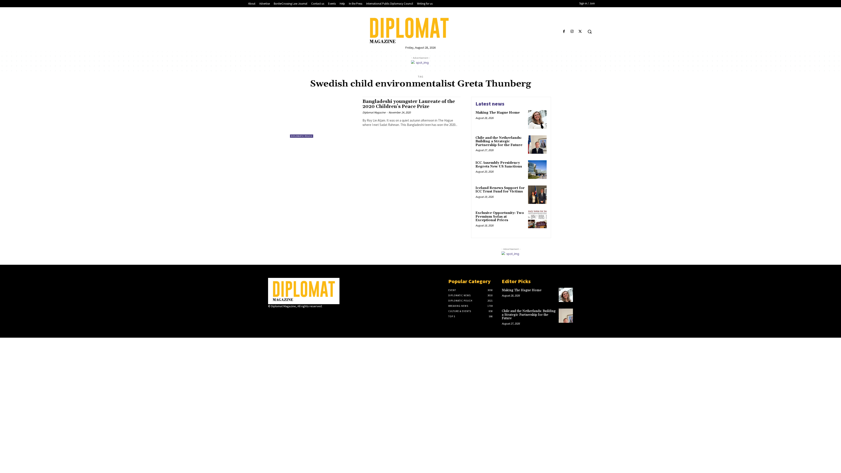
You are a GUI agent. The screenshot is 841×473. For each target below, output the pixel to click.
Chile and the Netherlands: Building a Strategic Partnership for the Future (498, 141)
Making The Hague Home (497, 113)
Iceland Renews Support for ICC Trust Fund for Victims (500, 190)
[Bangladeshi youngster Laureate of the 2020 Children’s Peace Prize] (324, 117)
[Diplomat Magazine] (420, 30)
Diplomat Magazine (373, 112)
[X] (580, 32)
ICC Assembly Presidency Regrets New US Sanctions (498, 165)
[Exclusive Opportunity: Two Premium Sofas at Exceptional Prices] (537, 219)
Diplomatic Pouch (301, 136)
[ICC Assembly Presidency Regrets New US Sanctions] (537, 169)
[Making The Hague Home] (537, 119)
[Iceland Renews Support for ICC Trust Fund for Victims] (537, 194)
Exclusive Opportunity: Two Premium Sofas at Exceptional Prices (499, 216)
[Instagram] (572, 32)
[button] (589, 31)
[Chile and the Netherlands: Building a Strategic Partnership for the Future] (537, 144)
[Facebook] (564, 32)
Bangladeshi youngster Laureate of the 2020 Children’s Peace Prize (408, 104)
